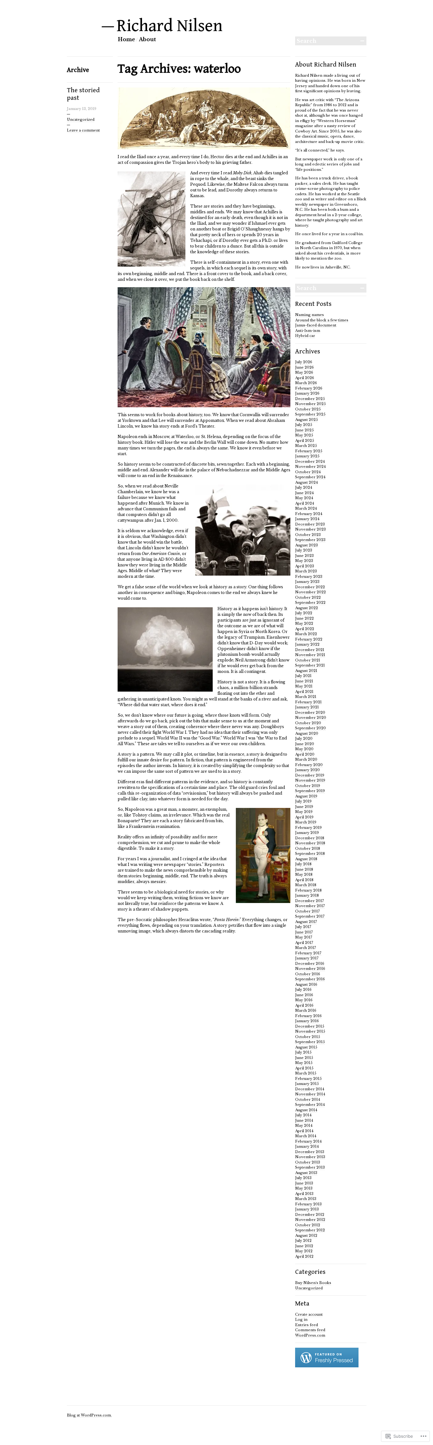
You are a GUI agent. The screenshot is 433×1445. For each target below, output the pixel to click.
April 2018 (304, 880)
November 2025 (310, 404)
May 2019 (304, 812)
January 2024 (307, 519)
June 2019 (304, 806)
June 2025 (304, 430)
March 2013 (305, 1199)
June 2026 (304, 367)
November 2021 (310, 655)
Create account (309, 1314)
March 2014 (305, 1136)
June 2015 (304, 1057)
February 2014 (308, 1141)
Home (126, 39)
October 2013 (307, 1162)
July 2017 (303, 927)
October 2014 (307, 1099)
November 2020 (310, 717)
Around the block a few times (321, 320)
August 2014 (306, 1110)
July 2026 (303, 362)
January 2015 (307, 1083)
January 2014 (307, 1146)
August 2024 (306, 482)
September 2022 (310, 602)
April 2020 (304, 754)
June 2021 (304, 681)
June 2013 (304, 1183)
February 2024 (308, 514)
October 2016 (307, 974)
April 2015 (304, 1068)
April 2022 (304, 629)
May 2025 (304, 435)
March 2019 (305, 822)
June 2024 (304, 493)
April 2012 (304, 1256)
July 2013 (303, 1178)
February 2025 (308, 451)
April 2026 (304, 378)
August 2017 (306, 921)
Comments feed (310, 1330)
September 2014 (310, 1104)
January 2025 (307, 456)
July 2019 (303, 801)
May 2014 (304, 1125)
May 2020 (304, 749)
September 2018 (310, 853)
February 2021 (308, 702)
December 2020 (310, 712)
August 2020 (306, 733)
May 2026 (304, 372)
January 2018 (307, 895)
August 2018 (306, 859)
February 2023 (308, 576)
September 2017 (310, 916)
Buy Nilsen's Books (313, 1283)
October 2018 (307, 848)
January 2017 (307, 958)
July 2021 (303, 676)
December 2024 (310, 461)
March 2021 (305, 696)
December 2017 (309, 901)
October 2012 (307, 1225)
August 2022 (306, 608)
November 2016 (310, 968)
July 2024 (303, 487)
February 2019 (308, 827)
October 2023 (308, 534)
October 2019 (307, 786)
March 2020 (306, 759)
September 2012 (310, 1230)
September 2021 (310, 665)
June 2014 (304, 1120)
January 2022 (307, 644)
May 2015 (304, 1063)
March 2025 (306, 445)
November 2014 (310, 1094)
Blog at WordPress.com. (89, 1415)
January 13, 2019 (81, 108)
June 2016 (304, 995)
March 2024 (306, 508)
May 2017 (303, 937)
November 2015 (310, 1031)
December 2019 (309, 775)
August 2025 (306, 419)
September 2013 (310, 1167)
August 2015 (306, 1047)
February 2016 (308, 1016)
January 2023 (307, 581)
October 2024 (308, 472)
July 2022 (303, 613)
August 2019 (306, 796)
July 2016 (303, 989)
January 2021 (307, 707)
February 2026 (308, 388)
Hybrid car (305, 335)
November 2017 (310, 906)
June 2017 (304, 932)
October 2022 (308, 597)
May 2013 (304, 1188)
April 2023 (304, 566)
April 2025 (304, 440)
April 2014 (304, 1131)
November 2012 (310, 1219)
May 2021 (304, 686)
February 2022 (308, 639)
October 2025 (308, 409)
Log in (301, 1319)
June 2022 (304, 618)
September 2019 (310, 791)
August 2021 (306, 670)
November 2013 (310, 1157)
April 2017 (304, 942)
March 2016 (305, 1010)
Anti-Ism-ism (307, 330)
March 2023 (306, 571)
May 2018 (304, 874)
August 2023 (306, 545)
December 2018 (309, 838)
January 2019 (307, 832)
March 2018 (305, 885)
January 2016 (307, 1021)
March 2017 (305, 947)
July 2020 (304, 738)
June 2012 (304, 1246)
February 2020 (309, 765)
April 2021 (304, 691)
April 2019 (304, 817)
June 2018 (304, 869)
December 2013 (309, 1152)
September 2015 (310, 1042)
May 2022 (304, 623)
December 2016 (309, 963)
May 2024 (304, 498)
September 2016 (310, 979)
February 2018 (308, 890)
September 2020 (310, 728)
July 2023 (303, 550)
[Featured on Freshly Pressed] (327, 1366)
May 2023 (304, 560)
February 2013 (308, 1204)
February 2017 (308, 953)
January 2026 (307, 393)
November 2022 (310, 592)
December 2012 (309, 1214)
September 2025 (310, 414)
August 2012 (306, 1235)
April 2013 (304, 1193)
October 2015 (307, 1037)
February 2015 (308, 1078)
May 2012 (304, 1251)
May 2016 (304, 1000)
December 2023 (310, 524)
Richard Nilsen (170, 26)
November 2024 (310, 466)
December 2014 (309, 1089)
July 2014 (303, 1115)
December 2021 (309, 650)
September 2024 (310, 477)
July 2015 (303, 1052)
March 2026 (306, 383)
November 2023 (310, 529)
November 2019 (310, 780)
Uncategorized (80, 119)
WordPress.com (310, 1335)
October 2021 (307, 660)
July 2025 (303, 425)
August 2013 (306, 1173)
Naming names (309, 315)
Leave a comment (83, 130)
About (147, 39)
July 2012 (303, 1240)
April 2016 (304, 1005)
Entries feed (306, 1325)
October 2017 (307, 911)
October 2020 (308, 723)
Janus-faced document (315, 325)
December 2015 (309, 1026)
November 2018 (310, 843)
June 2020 (304, 744)
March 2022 (306, 634)
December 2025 (310, 399)
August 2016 (306, 984)
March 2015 (305, 1073)
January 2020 (307, 770)
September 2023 (310, 540)
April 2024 (304, 503)
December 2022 (310, 587)
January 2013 (307, 1209)
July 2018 (303, 864)
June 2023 (304, 555)
